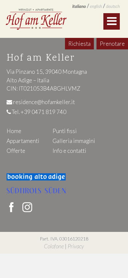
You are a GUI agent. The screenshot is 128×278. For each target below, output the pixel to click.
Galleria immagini (74, 140)
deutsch (113, 6)
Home (14, 130)
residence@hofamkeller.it (43, 101)
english (96, 6)
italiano (79, 6)
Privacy (76, 246)
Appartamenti (23, 140)
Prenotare (112, 43)
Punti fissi (65, 130)
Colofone (54, 246)
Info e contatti (69, 150)
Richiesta (79, 43)
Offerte (16, 150)
